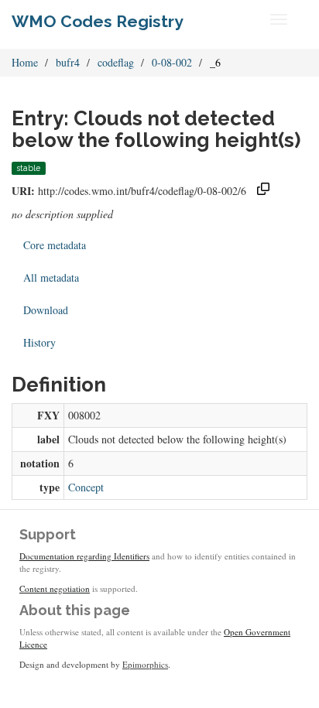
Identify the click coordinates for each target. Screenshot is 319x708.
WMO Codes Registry (98, 21)
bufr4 (68, 62)
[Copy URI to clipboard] (263, 190)
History (39, 342)
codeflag (116, 62)
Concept (86, 487)
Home (25, 62)
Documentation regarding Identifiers (84, 556)
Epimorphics (145, 664)
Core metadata (54, 245)
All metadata (51, 277)
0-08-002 (172, 62)
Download (45, 310)
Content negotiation (54, 588)
